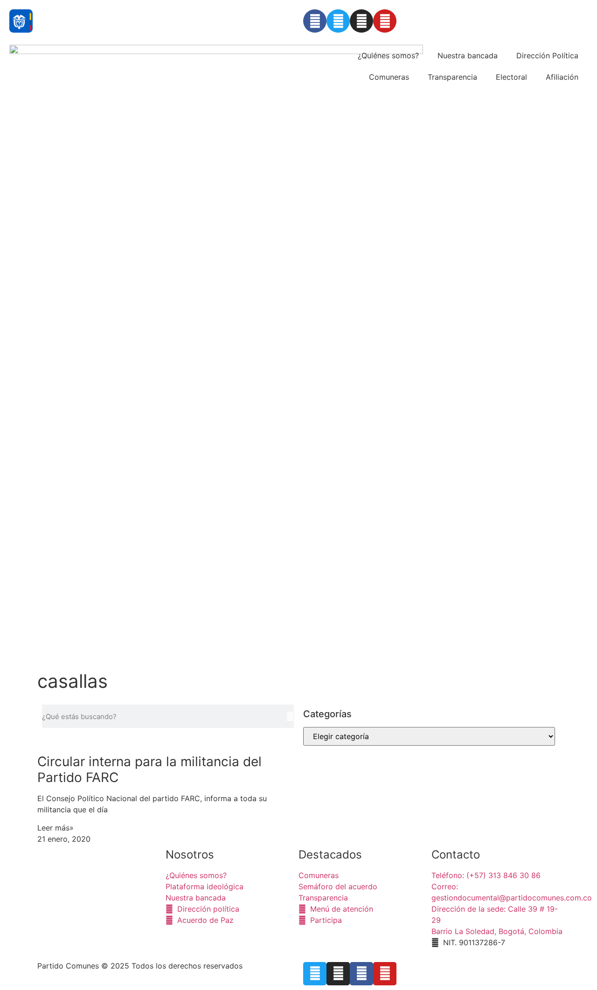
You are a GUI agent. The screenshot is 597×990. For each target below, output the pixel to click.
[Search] (290, 716)
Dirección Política (547, 55)
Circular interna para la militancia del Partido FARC (149, 769)
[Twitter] (338, 21)
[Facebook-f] (361, 973)
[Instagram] (361, 21)
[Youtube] (384, 21)
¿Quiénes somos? (388, 55)
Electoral (511, 77)
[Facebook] (314, 21)
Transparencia (452, 77)
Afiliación (562, 77)
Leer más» (55, 827)
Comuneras (389, 77)
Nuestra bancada (467, 55)
